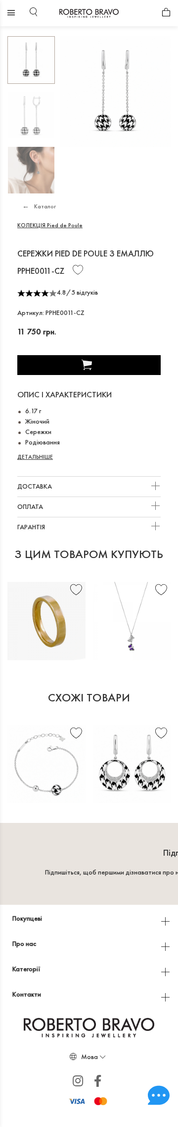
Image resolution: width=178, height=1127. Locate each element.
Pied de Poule (50, 225)
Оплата (30, 506)
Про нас (25, 943)
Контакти (27, 994)
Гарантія (31, 526)
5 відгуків (84, 292)
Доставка (35, 486)
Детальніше (35, 457)
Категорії (27, 968)
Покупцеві (28, 918)
